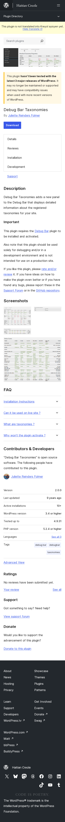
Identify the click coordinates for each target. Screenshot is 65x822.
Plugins (39, 683)
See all (57, 589)
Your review (11, 589)
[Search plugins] (42, 41)
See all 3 (56, 536)
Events (39, 708)
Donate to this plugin (17, 648)
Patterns (40, 690)
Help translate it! (32, 28)
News (7, 677)
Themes (39, 677)
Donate (41, 714)
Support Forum (13, 290)
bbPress (11, 745)
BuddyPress (13, 751)
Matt (9, 738)
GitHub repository (47, 290)
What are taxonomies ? (19, 424)
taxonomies (53, 552)
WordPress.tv (14, 720)
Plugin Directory (13, 16)
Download (12, 125)
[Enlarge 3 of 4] (26, 333)
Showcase (41, 671)
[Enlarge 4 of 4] (56, 342)
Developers (11, 714)
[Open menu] (59, 5)
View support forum (17, 616)
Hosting (9, 683)
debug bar (40, 545)
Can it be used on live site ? (22, 413)
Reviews (13, 148)
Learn (7, 701)
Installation (14, 157)
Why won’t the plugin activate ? (25, 435)
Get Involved (43, 701)
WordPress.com (16, 732)
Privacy (9, 690)
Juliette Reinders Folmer (24, 115)
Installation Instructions (19, 401)
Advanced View (14, 562)
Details (11, 139)
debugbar (54, 545)
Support (12, 176)
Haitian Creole (21, 767)
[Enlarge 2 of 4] (56, 311)
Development (16, 167)
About (8, 671)
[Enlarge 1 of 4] (26, 311)
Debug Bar (42, 231)
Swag (39, 720)
